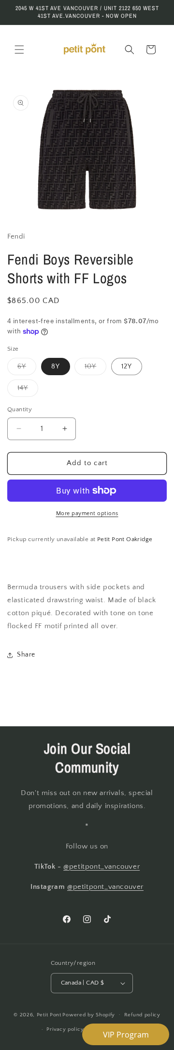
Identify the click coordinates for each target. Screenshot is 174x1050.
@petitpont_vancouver (101, 866)
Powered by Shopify (88, 1014)
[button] (19, 49)
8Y (55, 366)
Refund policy (142, 1015)
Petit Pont (49, 1014)
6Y (26, 368)
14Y (27, 390)
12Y (126, 366)
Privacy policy (65, 1029)
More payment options (87, 513)
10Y (95, 368)
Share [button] (26, 654)
